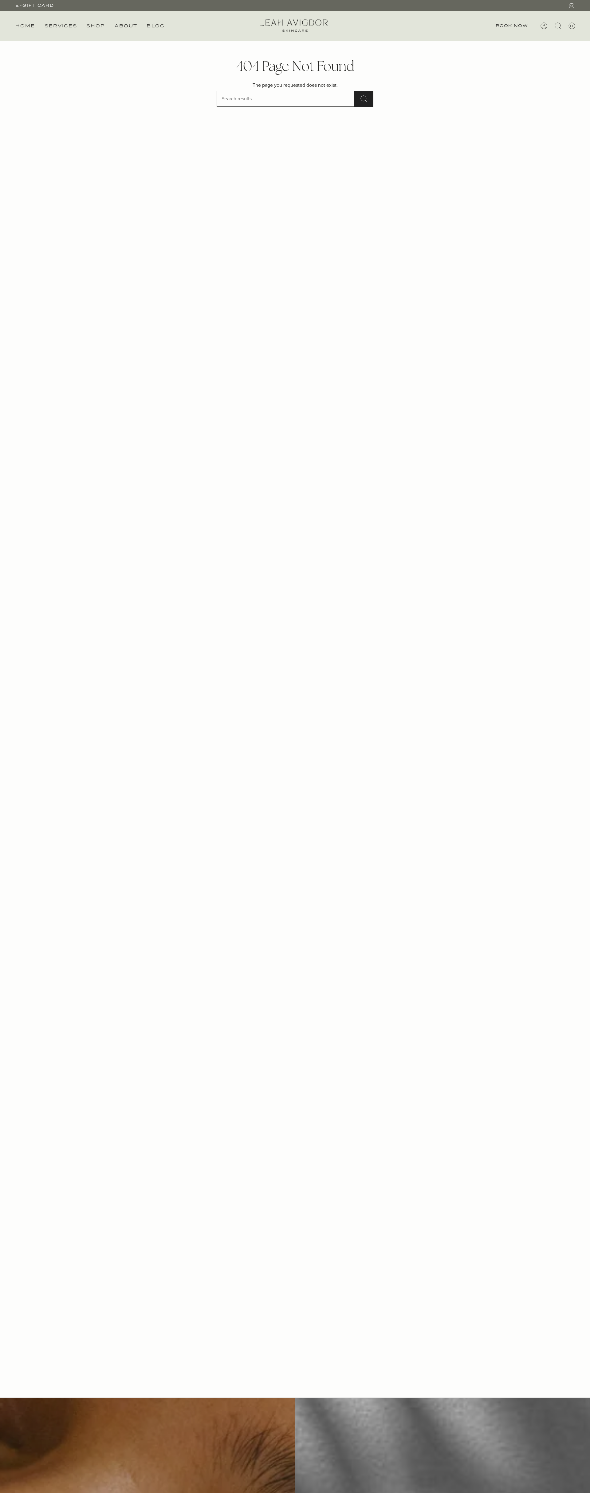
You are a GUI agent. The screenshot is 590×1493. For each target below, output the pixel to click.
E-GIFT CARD (34, 5)
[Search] (363, 99)
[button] (61, 26)
